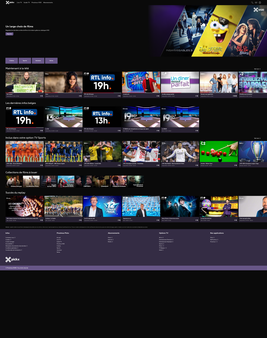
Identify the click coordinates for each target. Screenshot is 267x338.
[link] (25, 85)
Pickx (211, 237)
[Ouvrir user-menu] (260, 2)
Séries (58, 252)
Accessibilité (9, 243)
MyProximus (213, 239)
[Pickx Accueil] (12, 259)
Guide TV (59, 241)
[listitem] (14, 182)
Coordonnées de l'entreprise (13, 250)
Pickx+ (161, 245)
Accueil (59, 237)
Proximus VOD (61, 243)
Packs (109, 237)
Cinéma (59, 245)
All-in (160, 237)
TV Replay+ (162, 248)
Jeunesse (59, 250)
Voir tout (256, 68)
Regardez (9, 33)
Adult (160, 250)
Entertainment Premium (165, 239)
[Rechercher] (252, 2)
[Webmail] (256, 2)
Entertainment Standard (165, 241)
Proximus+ (213, 241)
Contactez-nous (10, 237)
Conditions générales (11, 248)
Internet (110, 239)
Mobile (110, 241)
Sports (58, 248)
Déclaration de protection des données (16, 245)
